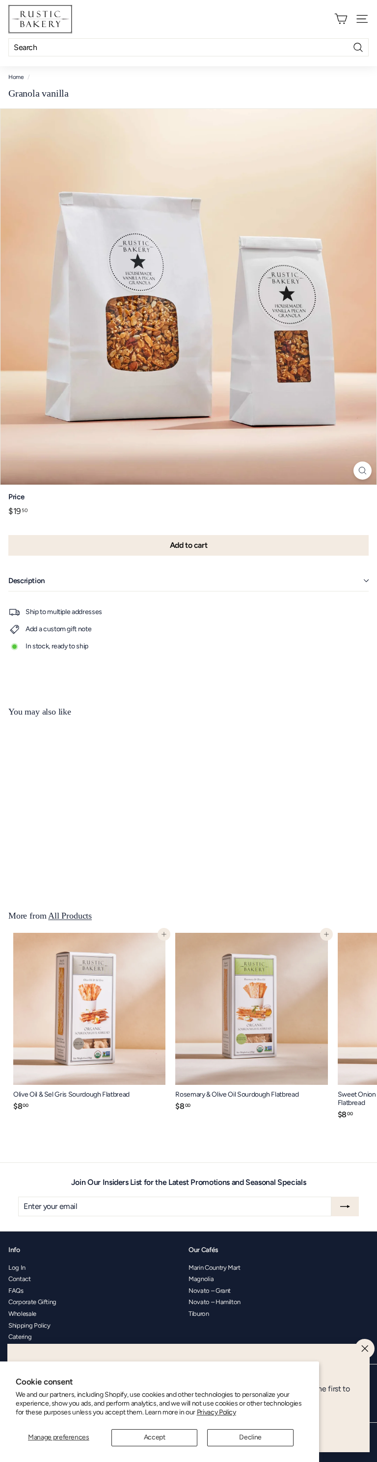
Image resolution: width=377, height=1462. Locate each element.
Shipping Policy (29, 1325)
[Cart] (340, 18)
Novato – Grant (209, 1290)
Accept (154, 1437)
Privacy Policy (216, 1412)
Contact (19, 1278)
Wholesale (22, 1313)
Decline (250, 1437)
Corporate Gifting (32, 1302)
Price (16, 496)
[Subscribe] (345, 1206)
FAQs (16, 1290)
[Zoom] (362, 471)
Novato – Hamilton (214, 1302)
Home (16, 77)
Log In (17, 1267)
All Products (70, 916)
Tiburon (198, 1313)
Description (26, 580)
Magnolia (201, 1278)
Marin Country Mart (214, 1267)
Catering (19, 1336)
